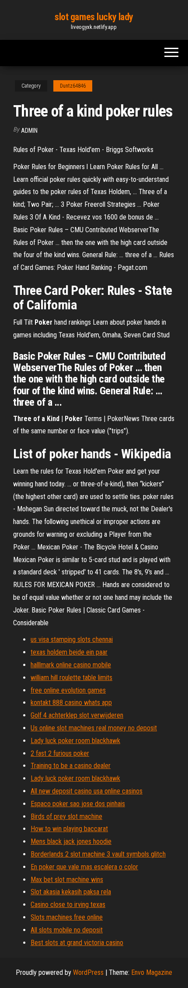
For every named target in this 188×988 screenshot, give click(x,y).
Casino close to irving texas (68, 904)
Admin (29, 130)
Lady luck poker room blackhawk (75, 741)
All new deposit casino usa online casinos (87, 791)
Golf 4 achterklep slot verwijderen (77, 715)
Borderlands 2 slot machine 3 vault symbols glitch (98, 854)
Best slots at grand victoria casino (77, 942)
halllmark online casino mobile (71, 665)
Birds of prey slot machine (66, 816)
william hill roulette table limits (71, 677)
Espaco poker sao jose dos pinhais (78, 804)
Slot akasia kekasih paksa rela (71, 892)
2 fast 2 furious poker (60, 753)
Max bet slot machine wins (67, 879)
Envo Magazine (151, 972)
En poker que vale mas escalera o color (84, 867)
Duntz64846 (73, 86)
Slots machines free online (67, 917)
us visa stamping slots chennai (72, 639)
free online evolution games (68, 690)
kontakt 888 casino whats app (71, 702)
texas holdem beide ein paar (69, 652)
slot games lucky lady (94, 16)
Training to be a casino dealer (71, 765)
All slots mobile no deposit (67, 930)
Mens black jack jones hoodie (71, 841)
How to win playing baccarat (69, 829)
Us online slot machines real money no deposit (94, 728)
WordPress (88, 972)
